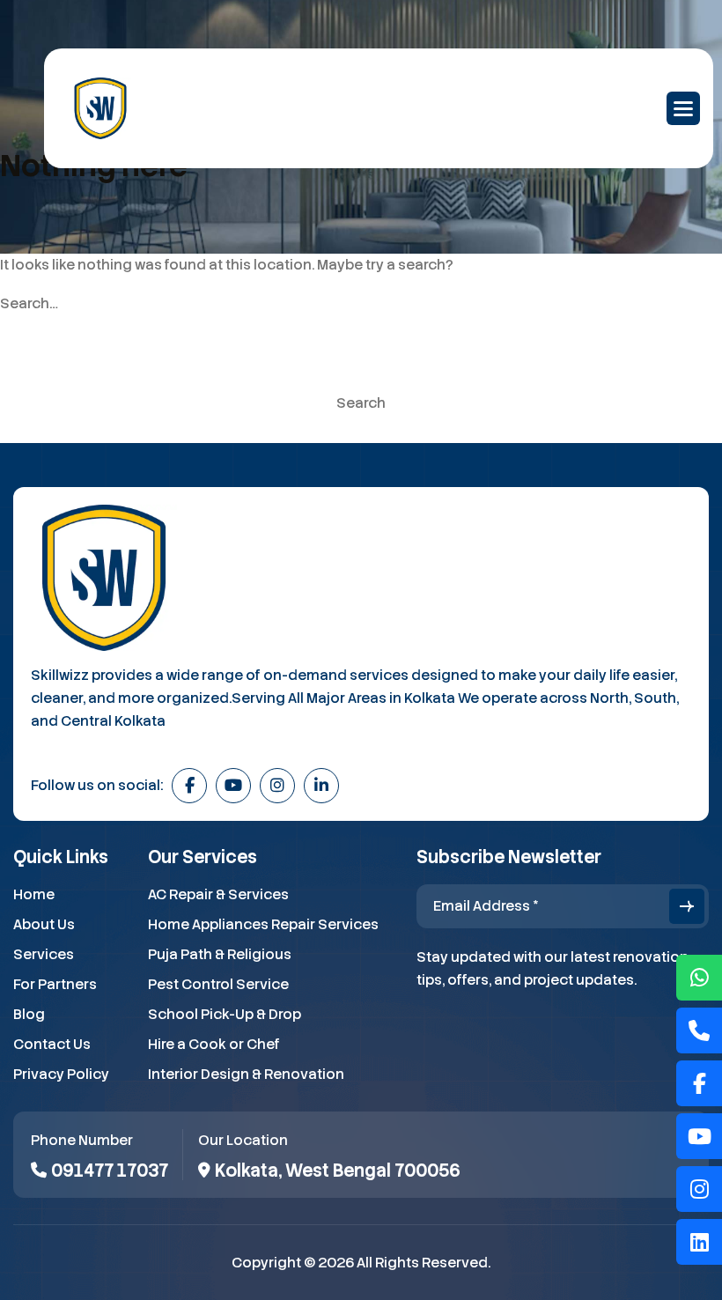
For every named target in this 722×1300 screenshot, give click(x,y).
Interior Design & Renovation (246, 1074)
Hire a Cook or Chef (214, 1044)
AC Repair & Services (218, 894)
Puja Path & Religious (219, 954)
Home (34, 894)
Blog (29, 1014)
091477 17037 (109, 1170)
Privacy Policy (61, 1074)
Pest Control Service (218, 984)
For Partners (55, 984)
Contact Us (52, 1044)
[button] (683, 108)
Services (43, 954)
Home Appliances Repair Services (263, 924)
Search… (29, 304)
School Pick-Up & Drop (224, 1014)
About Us (44, 924)
